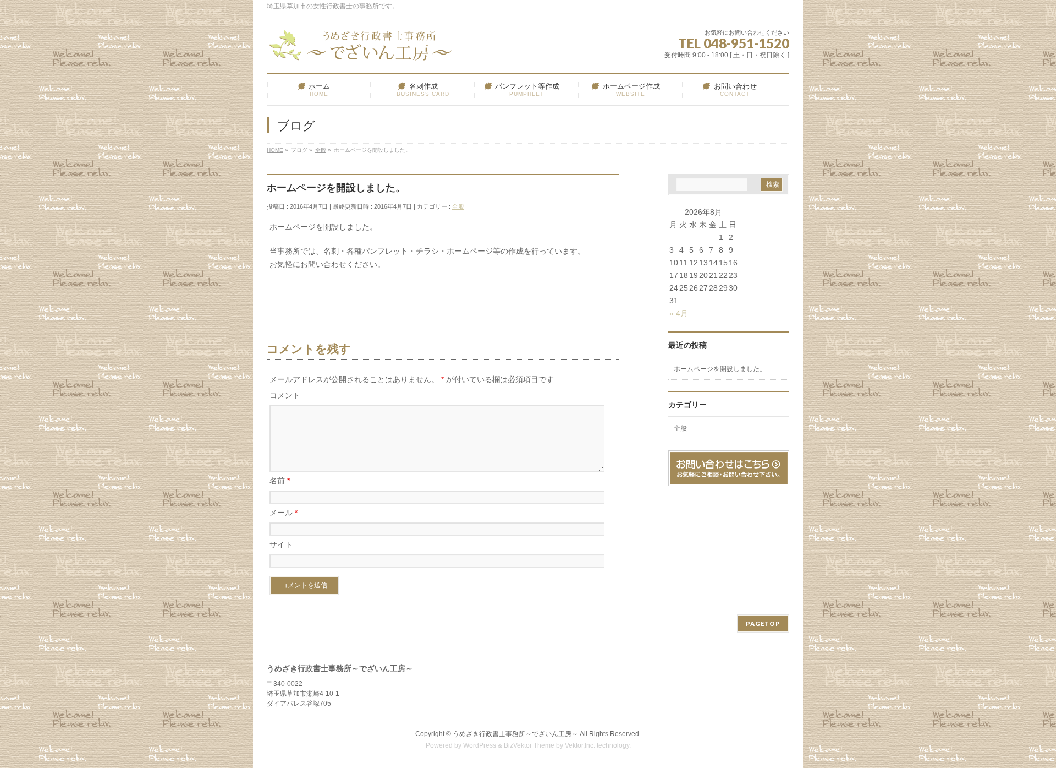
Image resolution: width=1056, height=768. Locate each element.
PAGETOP (763, 623)
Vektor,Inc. (580, 745)
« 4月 (678, 313)
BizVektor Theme (529, 745)
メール (284, 512)
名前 (280, 480)
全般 (458, 206)
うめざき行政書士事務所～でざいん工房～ (515, 734)
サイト (281, 544)
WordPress (479, 745)
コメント (285, 395)
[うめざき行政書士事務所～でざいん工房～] (363, 49)
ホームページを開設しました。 (720, 369)
